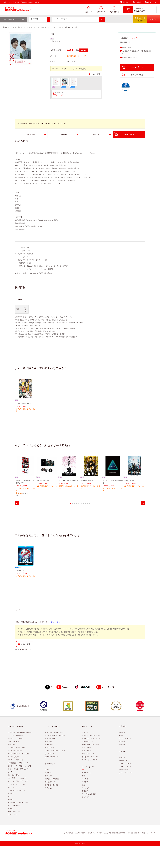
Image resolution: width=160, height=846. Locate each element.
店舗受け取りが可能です (130, 57)
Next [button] (143, 503)
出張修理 (85, 779)
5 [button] (78, 503)
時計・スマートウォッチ (16, 787)
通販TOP (6, 27)
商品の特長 (31, 134)
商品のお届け (49, 747)
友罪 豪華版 (59, 92)
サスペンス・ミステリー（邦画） (59, 27)
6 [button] (81, 503)
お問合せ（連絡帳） (52, 785)
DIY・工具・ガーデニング (17, 778)
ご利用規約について (52, 757)
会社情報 (122, 732)
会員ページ (88, 12)
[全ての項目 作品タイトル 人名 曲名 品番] (39, 19)
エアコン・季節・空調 (15, 735)
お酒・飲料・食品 (14, 805)
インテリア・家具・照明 (16, 747)
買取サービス (152, 2)
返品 (83, 785)
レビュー (96, 134)
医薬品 (10, 808)
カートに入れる (137, 67)
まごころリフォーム (126, 773)
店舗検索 (122, 757)
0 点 (141, 8)
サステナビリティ (125, 738)
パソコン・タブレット (15, 760)
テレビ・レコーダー (15, 751)
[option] (25, 397)
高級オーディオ (13, 757)
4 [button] (76, 503)
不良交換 (85, 782)
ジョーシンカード (88, 732)
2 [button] (72, 503)
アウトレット (12, 815)
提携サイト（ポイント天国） (92, 738)
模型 (9, 796)
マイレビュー (49, 788)
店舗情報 (138, 2)
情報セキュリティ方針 (95, 833)
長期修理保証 (86, 773)
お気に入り (101, 12)
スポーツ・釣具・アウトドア (18, 781)
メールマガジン (108, 687)
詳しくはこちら (56, 622)
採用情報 (122, 741)
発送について (126, 47)
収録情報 (64, 134)
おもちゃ (11, 793)
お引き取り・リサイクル (90, 757)
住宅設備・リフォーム (15, 738)
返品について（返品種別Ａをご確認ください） (136, 52)
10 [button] (89, 503)
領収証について (50, 782)
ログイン (48, 769)
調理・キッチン (13, 741)
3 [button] (74, 503)
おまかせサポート (88, 797)
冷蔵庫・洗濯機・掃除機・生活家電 (20, 732)
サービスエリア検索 (89, 794)
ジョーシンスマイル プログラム (56, 751)
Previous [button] (17, 503)
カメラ (10, 772)
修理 (83, 776)
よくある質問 (49, 754)
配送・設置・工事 (88, 754)
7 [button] (83, 503)
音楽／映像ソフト (19, 27)
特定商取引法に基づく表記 (136, 833)
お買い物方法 (114, 12)
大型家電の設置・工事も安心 (55, 735)
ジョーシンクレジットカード (92, 735)
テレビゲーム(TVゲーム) (16, 790)
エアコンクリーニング (89, 760)
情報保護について (125, 744)
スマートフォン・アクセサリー (18, 769)
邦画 (42, 27)
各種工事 (85, 791)
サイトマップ (151, 833)
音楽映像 (137, 11)
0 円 (144, 8)
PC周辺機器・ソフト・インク (18, 763)
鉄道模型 (11, 799)
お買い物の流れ (50, 738)
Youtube (65, 687)
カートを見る (128, 11)
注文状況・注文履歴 (52, 779)
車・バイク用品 (13, 775)
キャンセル (86, 788)
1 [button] (70, 503)
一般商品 (137, 8)
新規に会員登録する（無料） (55, 732)
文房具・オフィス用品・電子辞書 (19, 766)
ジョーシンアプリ (125, 766)
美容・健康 (12, 744)
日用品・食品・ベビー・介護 (18, 802)
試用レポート (86, 747)
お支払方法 (49, 744)
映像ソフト (33, 27)
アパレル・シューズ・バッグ (18, 784)
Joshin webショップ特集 (90, 744)
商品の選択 (49, 741)
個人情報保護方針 (80, 833)
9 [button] (87, 503)
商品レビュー (86, 751)
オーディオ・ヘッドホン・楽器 (18, 754)
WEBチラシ (123, 760)
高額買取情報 (123, 769)
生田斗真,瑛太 (55, 41)
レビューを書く (96, 74)
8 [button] (85, 503)
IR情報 (121, 735)
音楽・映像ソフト (14, 812)
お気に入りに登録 (137, 75)
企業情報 (125, 2)
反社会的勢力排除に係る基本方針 (115, 833)
